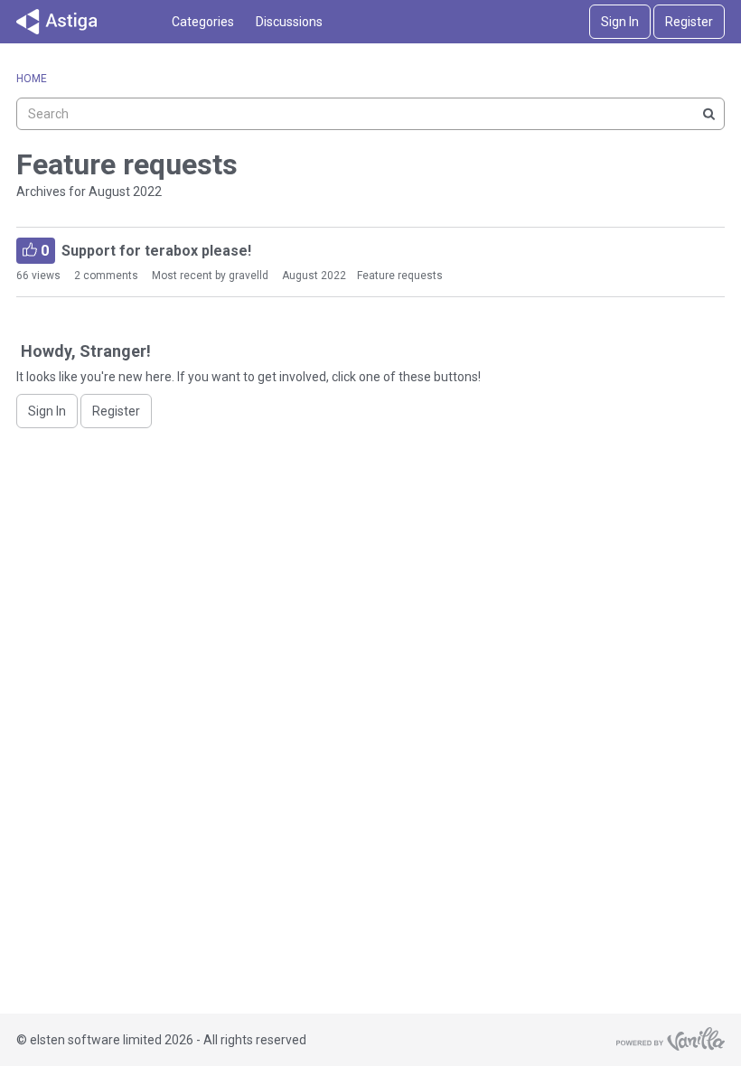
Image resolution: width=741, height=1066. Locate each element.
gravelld (248, 275)
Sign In (620, 21)
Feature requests (400, 275)
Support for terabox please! (144, 250)
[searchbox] (370, 114)
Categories (203, 21)
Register (689, 21)
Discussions (289, 21)
